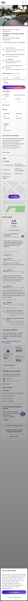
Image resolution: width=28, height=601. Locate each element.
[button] (25, 24)
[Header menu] (26, 2)
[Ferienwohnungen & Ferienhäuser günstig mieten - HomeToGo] (3, 2)
